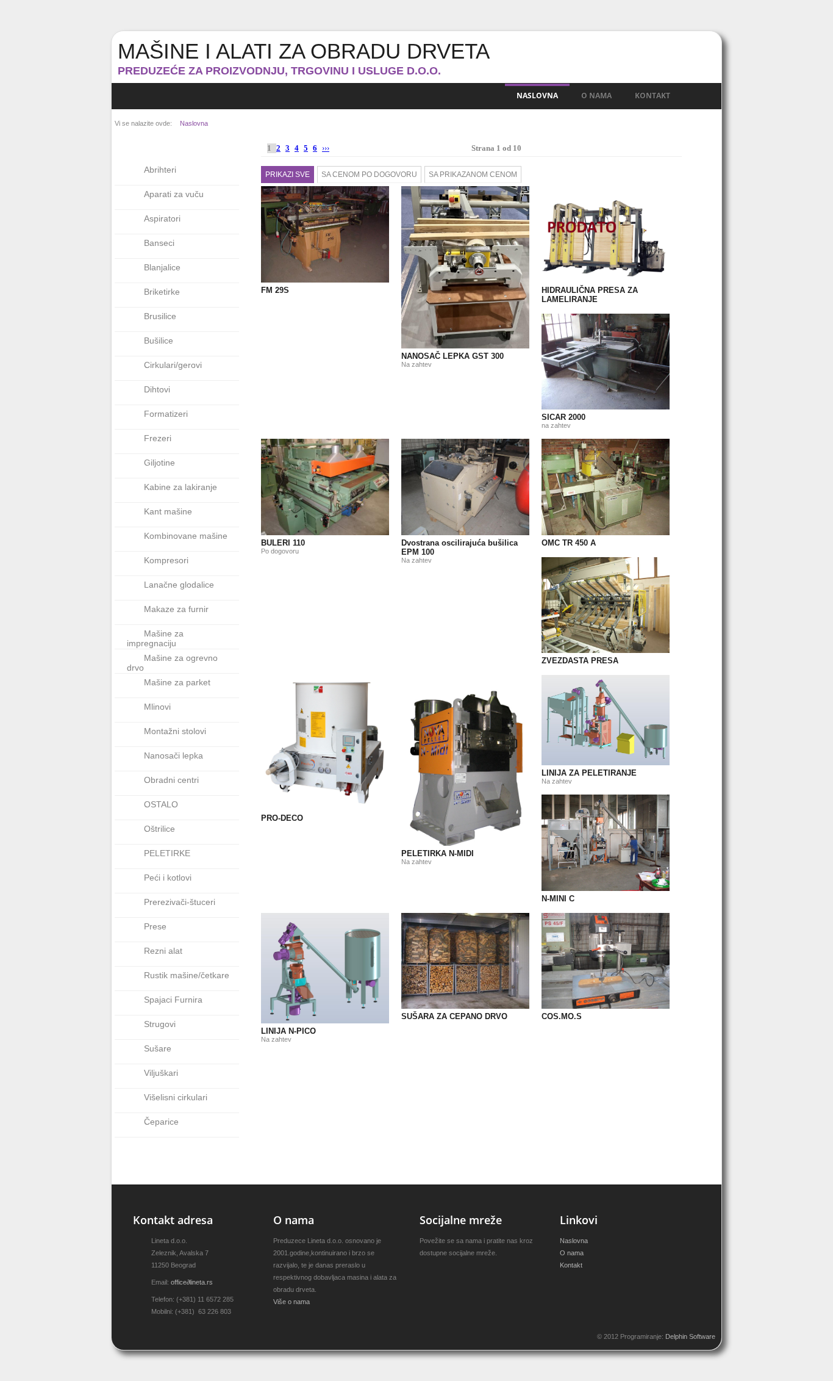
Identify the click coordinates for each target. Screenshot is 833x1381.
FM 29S (275, 290)
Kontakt (652, 95)
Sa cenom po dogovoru (369, 174)
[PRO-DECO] (276, 689)
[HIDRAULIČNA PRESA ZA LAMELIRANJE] (557, 200)
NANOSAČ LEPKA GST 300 (452, 356)
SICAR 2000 (563, 417)
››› (325, 148)
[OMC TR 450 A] (557, 452)
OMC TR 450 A (569, 542)
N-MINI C (558, 898)
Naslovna (537, 95)
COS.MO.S (562, 1016)
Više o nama (291, 1301)
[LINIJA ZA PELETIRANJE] (557, 689)
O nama (596, 95)
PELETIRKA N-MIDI (437, 853)
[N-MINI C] (557, 808)
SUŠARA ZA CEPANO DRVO (454, 1016)
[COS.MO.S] (557, 927)
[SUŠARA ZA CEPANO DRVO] (416, 927)
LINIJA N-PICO (288, 1031)
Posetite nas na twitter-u (424, 1272)
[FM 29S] (276, 200)
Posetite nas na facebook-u (445, 1272)
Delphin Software (690, 1336)
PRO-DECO (282, 818)
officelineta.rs (192, 1282)
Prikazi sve (287, 174)
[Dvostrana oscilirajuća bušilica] (416, 452)
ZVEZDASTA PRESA (580, 660)
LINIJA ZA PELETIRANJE (589, 772)
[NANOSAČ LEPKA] (416, 200)
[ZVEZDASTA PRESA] (557, 571)
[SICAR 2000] (557, 327)
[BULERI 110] (276, 452)
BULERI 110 (283, 542)
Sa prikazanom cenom (473, 174)
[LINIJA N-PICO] (276, 927)
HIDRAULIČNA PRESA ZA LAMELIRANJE (590, 295)
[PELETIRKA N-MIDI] (416, 689)
